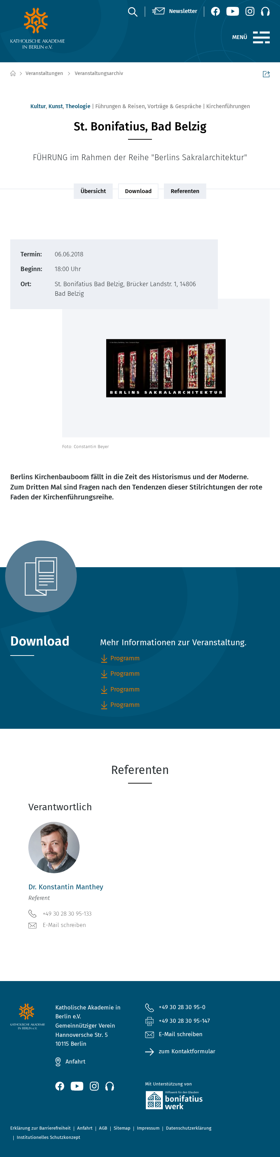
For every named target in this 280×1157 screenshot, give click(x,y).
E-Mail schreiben (64, 925)
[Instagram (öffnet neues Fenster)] (250, 11)
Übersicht (93, 191)
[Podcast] (265, 11)
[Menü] (261, 37)
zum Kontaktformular (187, 1051)
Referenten (185, 191)
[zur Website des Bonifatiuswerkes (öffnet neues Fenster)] (185, 1101)
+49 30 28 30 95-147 (184, 1021)
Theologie (78, 106)
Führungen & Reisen (120, 106)
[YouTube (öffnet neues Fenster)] (232, 11)
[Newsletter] (174, 11)
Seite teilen (266, 74)
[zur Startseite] (39, 28)
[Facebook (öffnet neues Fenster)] (215, 11)
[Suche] (132, 11)
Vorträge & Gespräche (174, 106)
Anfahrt (75, 1061)
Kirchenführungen (228, 106)
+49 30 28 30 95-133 (67, 913)
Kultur (38, 106)
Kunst (55, 106)
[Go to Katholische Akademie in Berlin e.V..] (12, 74)
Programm (125, 705)
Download (138, 191)
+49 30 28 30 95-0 (182, 1007)
